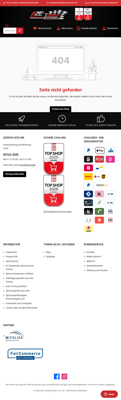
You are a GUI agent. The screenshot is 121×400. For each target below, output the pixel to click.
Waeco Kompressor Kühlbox (19, 273)
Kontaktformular (27, 165)
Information (11, 244)
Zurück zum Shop (60, 109)
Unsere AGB (11, 256)
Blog (48, 252)
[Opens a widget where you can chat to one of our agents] (109, 394)
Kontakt (90, 252)
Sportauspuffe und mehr (18, 290)
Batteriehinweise (94, 265)
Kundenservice (94, 244)
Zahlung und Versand (96, 270)
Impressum (11, 252)
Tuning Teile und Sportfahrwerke (21, 308)
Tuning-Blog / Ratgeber (59, 244)
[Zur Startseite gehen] (49, 14)
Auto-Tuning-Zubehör (16, 286)
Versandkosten (53, 384)
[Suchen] (19, 31)
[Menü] (7, 25)
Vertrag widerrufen (14, 174)
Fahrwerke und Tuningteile (19, 303)
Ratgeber (50, 256)
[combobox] (9, 31)
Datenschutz (12, 261)
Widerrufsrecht (93, 256)
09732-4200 (10, 154)
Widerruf (90, 261)
